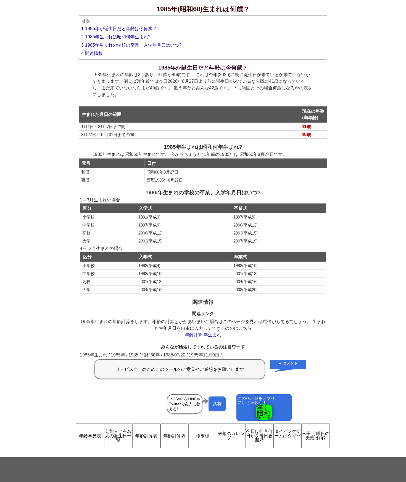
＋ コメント (287, 363)
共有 (217, 403)
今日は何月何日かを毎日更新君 (259, 436)
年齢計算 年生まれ (203, 334)
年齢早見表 (90, 435)
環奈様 (202, 435)
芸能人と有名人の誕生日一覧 (118, 436)
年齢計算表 (146, 435)
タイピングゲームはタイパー (287, 436)
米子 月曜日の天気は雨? (315, 435)
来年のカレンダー (231, 435)
